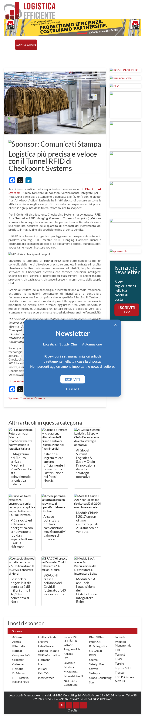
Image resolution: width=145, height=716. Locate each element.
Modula (69, 667)
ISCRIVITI (72, 379)
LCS (66, 658)
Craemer (18, 659)
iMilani (42, 668)
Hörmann (44, 659)
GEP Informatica (49, 655)
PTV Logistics (98, 646)
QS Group (95, 650)
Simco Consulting (100, 677)
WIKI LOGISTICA (61, 55)
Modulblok (71, 671)
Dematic (17, 668)
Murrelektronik (74, 676)
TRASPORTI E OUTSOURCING (78, 44)
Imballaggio (110, 44)
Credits (72, 710)
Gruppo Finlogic (48, 650)
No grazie (72, 388)
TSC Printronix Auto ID (124, 678)
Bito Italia (18, 646)
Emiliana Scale (47, 637)
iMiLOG (43, 673)
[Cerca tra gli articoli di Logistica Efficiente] (113, 55)
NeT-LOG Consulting (71, 682)
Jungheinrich (72, 649)
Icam (41, 664)
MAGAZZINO (47, 44)
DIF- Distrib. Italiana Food (20, 679)
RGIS (92, 655)
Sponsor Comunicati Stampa (26, 398)
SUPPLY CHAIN (26, 44)
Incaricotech (46, 677)
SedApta (94, 673)
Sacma (93, 659)
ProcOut (94, 641)
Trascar (120, 672)
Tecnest (120, 654)
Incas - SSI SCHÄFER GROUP (70, 640)
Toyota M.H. (123, 668)
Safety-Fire (96, 664)
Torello (119, 663)
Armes (16, 641)
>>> (126, 310)
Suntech (120, 637)
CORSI (30, 55)
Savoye (93, 668)
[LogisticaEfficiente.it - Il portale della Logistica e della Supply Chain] (30, 10)
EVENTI (42, 55)
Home (9, 44)
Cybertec (18, 664)
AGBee (17, 637)
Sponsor (81, 55)
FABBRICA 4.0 (14, 55)
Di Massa (18, 673)
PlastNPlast (97, 637)
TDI (117, 650)
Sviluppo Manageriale (123, 643)
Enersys (43, 641)
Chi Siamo (98, 55)
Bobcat (17, 650)
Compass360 (20, 655)
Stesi (92, 682)
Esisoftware (45, 646)
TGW (118, 659)
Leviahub (69, 662)
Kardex (68, 653)
